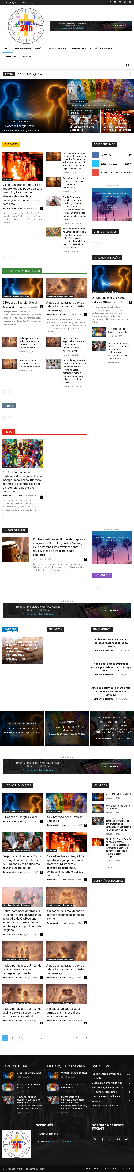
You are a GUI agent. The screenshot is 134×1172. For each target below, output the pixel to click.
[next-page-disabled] (10, 392)
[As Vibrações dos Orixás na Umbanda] (100, 94)
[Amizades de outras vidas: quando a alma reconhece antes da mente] (66, 994)
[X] (120, 3)
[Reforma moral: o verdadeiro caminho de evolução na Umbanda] (9, 364)
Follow (127, 163)
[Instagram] (115, 3)
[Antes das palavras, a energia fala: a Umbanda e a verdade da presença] (66, 288)
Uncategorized (79, 101)
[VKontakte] (126, 1139)
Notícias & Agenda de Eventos (81, 112)
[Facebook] (110, 3)
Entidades (109, 110)
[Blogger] (95, 1139)
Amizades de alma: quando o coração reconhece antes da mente (111, 643)
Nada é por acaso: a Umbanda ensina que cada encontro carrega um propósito (111, 667)
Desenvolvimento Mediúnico (17, 121)
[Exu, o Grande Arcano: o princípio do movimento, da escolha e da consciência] (53, 182)
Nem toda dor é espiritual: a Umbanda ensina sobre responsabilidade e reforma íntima (73, 344)
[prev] (123, 74)
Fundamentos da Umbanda (59, 905)
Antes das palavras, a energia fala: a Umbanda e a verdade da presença (65, 306)
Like (130, 155)
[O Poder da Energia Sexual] (33, 106)
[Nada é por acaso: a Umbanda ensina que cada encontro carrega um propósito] (22, 951)
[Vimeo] (125, 3)
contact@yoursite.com (60, 1141)
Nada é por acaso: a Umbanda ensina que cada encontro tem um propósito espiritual (22, 1012)
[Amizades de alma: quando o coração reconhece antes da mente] (66, 897)
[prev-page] (4, 258)
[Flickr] (110, 1139)
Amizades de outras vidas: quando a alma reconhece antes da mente (63, 1012)
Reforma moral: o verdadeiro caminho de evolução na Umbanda (30, 363)
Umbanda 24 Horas (12, 208)
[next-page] (10, 258)
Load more (110, 867)
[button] (127, 65)
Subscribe (126, 172)
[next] (128, 74)
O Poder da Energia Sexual (31, 74)
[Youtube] (130, 3)
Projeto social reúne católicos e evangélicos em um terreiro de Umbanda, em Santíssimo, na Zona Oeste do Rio (118, 824)
